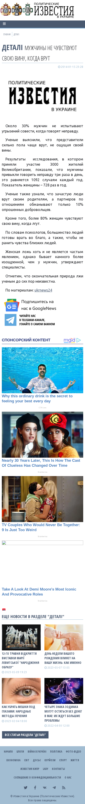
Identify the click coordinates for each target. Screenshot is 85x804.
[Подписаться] (31, 305)
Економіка (13, 760)
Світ (26, 760)
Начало (8, 751)
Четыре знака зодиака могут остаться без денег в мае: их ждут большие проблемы (63, 714)
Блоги (20, 751)
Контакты (58, 769)
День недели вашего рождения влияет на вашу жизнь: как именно (62, 658)
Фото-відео (73, 751)
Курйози (50, 760)
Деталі (12, 47)
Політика (56, 751)
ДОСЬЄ (37, 760)
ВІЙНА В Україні (37, 751)
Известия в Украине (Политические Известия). (44, 796)
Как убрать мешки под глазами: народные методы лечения (18, 711)
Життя (74, 760)
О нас (68, 777)
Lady (45, 769)
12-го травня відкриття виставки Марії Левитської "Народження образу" (20, 660)
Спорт (63, 760)
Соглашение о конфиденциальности (37, 777)
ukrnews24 (43, 290)
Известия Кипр (29, 769)
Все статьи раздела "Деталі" (25, 735)
